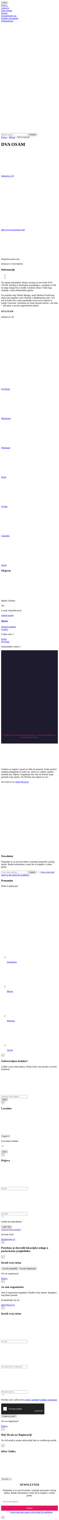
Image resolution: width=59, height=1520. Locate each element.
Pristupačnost (7, 21)
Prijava (4, 5)
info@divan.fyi (8, 1305)
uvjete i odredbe (31, 1400)
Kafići (4, 639)
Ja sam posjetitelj (9, 1268)
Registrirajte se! (8, 1239)
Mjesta (12, 137)
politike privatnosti (48, 1400)
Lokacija (5, 8)
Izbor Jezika (6, 10)
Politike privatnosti (9, 18)
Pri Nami (5, 641)
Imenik (4, 13)
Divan (4, 137)
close (4, 3)
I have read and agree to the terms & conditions (31, 1512)
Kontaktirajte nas (8, 16)
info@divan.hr (22, 782)
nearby (11, 615)
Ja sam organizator (28, 1268)
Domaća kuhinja (8, 627)
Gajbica (4, 629)
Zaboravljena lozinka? (11, 1229)
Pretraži (32, 135)
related (4, 615)
